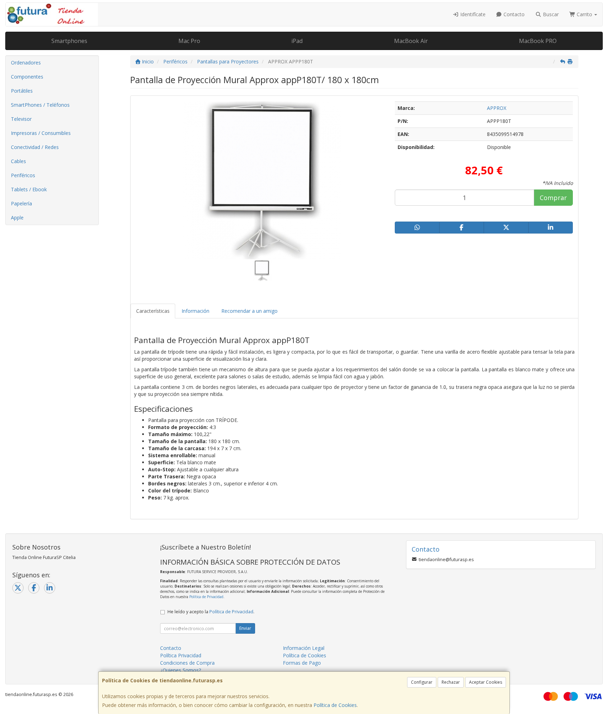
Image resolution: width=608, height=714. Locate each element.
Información (195, 311)
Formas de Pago (302, 662)
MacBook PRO (538, 41)
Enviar (245, 628)
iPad (297, 41)
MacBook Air (411, 41)
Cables (18, 161)
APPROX (496, 108)
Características (153, 311)
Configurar (421, 682)
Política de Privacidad (206, 596)
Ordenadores (26, 62)
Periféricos (23, 175)
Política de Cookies (335, 705)
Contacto (513, 14)
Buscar (550, 14)
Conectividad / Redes (35, 147)
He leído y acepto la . (210, 612)
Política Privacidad (180, 655)
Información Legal (303, 648)
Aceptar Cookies (485, 682)
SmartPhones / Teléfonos (40, 104)
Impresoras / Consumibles (41, 133)
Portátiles (22, 90)
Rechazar (451, 682)
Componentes (27, 76)
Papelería (21, 203)
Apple (17, 217)
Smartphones (69, 41)
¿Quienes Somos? (180, 670)
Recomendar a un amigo (249, 311)
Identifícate (472, 14)
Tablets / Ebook (29, 189)
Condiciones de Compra (187, 662)
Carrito (584, 14)
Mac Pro (189, 41)
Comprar (553, 197)
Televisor (21, 119)
